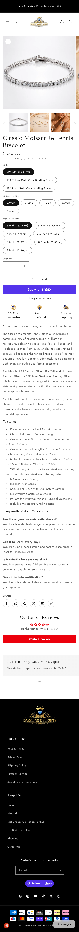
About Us (12, 838)
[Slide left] (4, 123)
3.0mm (29, 203)
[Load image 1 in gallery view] (18, 122)
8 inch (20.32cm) (17, 242)
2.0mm (11, 203)
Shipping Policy (16, 765)
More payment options (39, 298)
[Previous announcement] (7, 6)
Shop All (12, 813)
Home (10, 805)
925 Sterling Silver (18, 172)
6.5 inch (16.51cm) (50, 225)
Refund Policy (15, 757)
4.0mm (47, 203)
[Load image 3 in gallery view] (60, 122)
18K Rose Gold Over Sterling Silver (29, 188)
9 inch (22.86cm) (17, 250)
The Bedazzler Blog (18, 830)
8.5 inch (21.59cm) (50, 242)
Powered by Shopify (53, 925)
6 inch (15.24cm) (17, 225)
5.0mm (66, 203)
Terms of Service (17, 774)
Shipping (21, 158)
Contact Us (13, 847)
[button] (7, 21)
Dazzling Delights (33, 925)
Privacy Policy (15, 748)
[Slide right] (75, 123)
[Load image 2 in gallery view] (39, 122)
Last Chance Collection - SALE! (25, 822)
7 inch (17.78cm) (17, 234)
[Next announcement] (72, 6)
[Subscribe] (59, 870)
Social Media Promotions (22, 782)
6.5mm (11, 211)
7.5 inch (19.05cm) (49, 234)
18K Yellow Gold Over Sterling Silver (30, 180)
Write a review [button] (39, 639)
